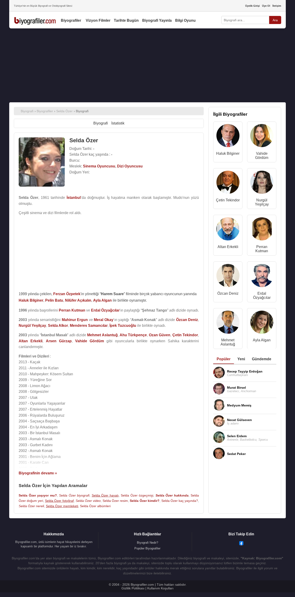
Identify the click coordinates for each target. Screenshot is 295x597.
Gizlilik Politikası (133, 588)
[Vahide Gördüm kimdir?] (261, 136)
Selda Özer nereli (31, 506)
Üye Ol (266, 5)
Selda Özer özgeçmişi (137, 495)
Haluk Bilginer (227, 153)
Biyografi (100, 123)
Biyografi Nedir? (147, 542)
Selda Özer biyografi (74, 495)
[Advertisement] (147, 65)
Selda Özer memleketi (62, 506)
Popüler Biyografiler (147, 548)
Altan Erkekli (228, 247)
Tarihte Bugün (126, 20)
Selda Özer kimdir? (144, 501)
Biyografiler (71, 20)
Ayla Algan (262, 340)
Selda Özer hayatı (105, 495)
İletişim (276, 5)
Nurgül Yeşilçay (262, 202)
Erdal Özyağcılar (262, 295)
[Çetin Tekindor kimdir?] (227, 183)
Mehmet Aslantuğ (228, 342)
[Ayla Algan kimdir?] (261, 323)
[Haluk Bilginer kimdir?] (227, 136)
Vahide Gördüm (261, 156)
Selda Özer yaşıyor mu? (38, 495)
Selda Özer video (88, 501)
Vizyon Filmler (98, 20)
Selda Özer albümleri (95, 506)
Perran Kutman (261, 249)
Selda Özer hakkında (172, 495)
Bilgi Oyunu (185, 20)
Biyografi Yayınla (157, 20)
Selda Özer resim (115, 501)
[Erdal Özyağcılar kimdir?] (261, 276)
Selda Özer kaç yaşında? (179, 501)
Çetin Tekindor (228, 200)
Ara (275, 20)
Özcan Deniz (228, 293)
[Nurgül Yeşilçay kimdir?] (261, 183)
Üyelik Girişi (252, 5)
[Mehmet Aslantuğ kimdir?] (227, 323)
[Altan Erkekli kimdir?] (227, 229)
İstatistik (117, 123)
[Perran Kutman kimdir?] (261, 229)
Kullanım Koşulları (160, 588)
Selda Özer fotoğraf (59, 501)
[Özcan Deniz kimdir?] (227, 276)
